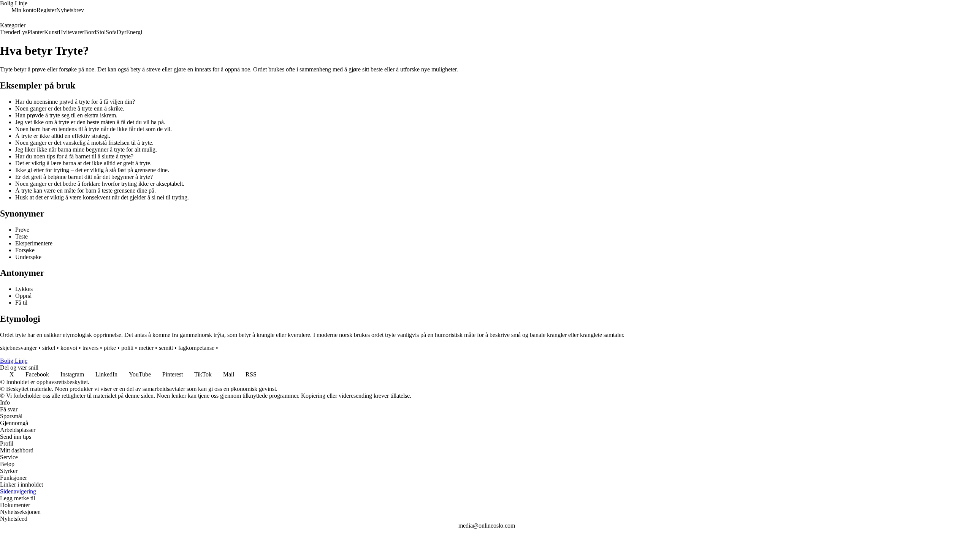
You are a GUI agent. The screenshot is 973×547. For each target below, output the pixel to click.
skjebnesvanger (18, 348)
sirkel (48, 348)
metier (146, 348)
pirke (110, 348)
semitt (166, 348)
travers (90, 348)
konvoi (68, 348)
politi (127, 348)
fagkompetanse (196, 348)
